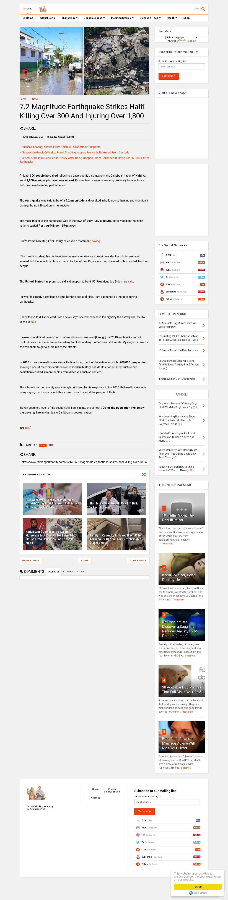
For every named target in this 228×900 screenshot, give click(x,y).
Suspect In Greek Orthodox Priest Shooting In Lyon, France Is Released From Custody (75, 152)
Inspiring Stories (121, 18)
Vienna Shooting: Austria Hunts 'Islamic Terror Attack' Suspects (61, 147)
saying (96, 241)
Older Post (138, 560)
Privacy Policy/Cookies (112, 790)
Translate (191, 41)
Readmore (168, 543)
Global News (47, 18)
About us (95, 798)
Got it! (198, 887)
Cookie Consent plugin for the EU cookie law (198, 893)
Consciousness (93, 18)
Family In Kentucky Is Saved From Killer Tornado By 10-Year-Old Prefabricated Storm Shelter (116, 539)
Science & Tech (149, 18)
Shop (186, 18)
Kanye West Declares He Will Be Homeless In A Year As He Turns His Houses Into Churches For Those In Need (50, 537)
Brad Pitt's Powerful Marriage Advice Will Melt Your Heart (178, 743)
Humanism (68, 18)
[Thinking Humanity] (42, 10)
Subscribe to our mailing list (172, 61)
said (130, 281)
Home (29, 18)
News (35, 99)
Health (171, 18)
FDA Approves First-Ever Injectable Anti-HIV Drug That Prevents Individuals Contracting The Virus (52, 503)
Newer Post (31, 560)
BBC (27, 428)
